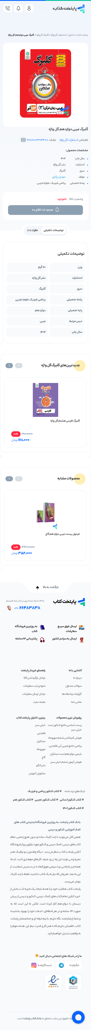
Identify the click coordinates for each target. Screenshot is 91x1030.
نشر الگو (41, 765)
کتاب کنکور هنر (22, 800)
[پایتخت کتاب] (69, 9)
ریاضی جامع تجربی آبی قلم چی (65, 746)
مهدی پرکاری (59, 177)
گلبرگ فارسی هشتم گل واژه (65, 421)
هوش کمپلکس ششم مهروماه (65, 738)
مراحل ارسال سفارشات (34, 694)
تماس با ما (76, 702)
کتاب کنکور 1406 (72, 808)
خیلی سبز (40, 725)
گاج (44, 757)
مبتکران (41, 741)
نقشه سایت (39, 702)
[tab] (53, 230)
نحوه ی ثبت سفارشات (34, 686)
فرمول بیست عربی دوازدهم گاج (63, 534)
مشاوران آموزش (37, 773)
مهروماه (41, 749)
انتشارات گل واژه (58, 35)
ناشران (71, 35)
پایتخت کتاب (82, 35)
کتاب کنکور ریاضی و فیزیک (43, 791)
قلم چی (41, 733)
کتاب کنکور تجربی (45, 800)
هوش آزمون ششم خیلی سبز (66, 762)
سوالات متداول (73, 686)
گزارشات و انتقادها (72, 694)
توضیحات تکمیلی (54, 230)
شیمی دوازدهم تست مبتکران (66, 754)
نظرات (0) (32, 230)
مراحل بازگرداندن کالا (35, 678)
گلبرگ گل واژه (42, 35)
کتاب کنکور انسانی (70, 800)
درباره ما (77, 678)
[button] (18, 365)
